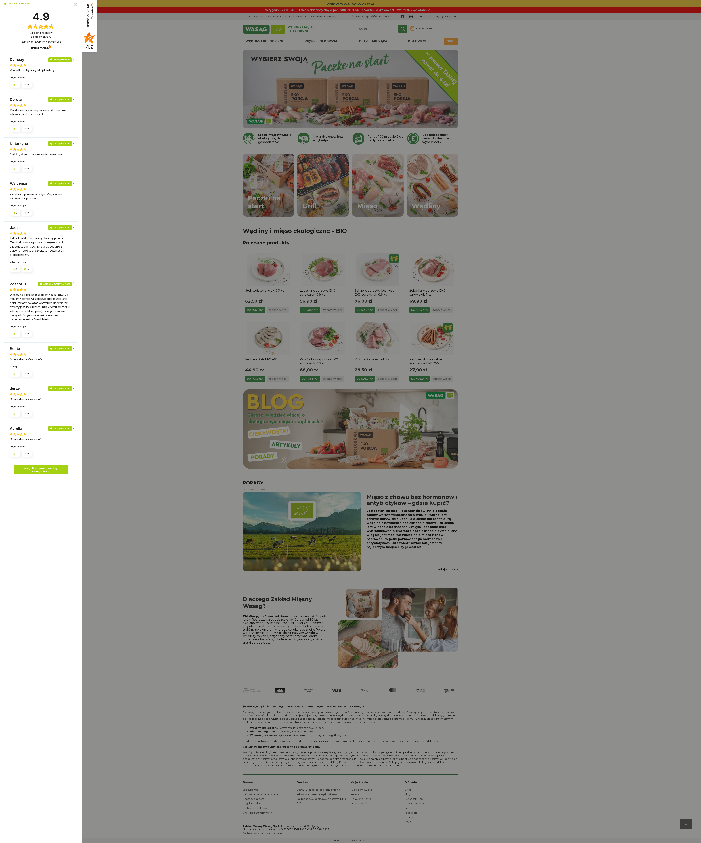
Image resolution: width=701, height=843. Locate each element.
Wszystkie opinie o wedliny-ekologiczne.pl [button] (41, 469)
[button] (5, 4)
